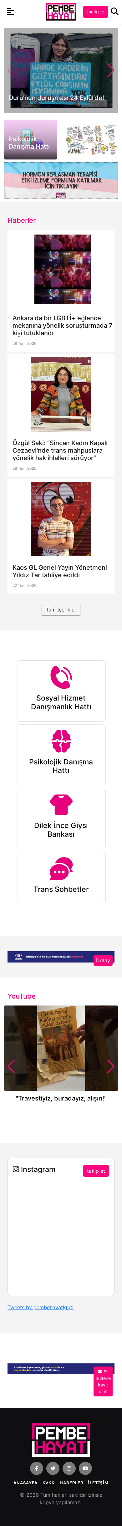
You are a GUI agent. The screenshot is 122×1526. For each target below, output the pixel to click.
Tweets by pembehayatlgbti (41, 1307)
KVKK (49, 1482)
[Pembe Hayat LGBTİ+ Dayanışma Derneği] (61, 11)
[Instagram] (69, 1468)
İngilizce (95, 12)
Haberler (71, 1482)
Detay (103, 960)
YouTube (22, 996)
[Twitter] (52, 1468)
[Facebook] (36, 1468)
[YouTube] (85, 1468)
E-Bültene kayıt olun (103, 1381)
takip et (96, 1171)
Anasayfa (25, 1482)
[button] (111, 70)
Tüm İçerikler (61, 609)
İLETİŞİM (98, 1482)
